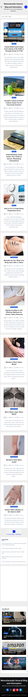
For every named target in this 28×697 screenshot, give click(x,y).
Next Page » (18, 534)
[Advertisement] (14, 585)
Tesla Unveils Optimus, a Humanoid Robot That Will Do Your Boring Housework (13, 621)
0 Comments (21, 54)
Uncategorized (14, 257)
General (14, 97)
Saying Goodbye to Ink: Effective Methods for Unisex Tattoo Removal (14, 312)
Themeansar (24, 695)
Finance (14, 43)
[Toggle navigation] (1, 6)
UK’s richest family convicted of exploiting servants (14, 561)
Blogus (17, 695)
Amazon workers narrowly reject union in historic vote (13, 651)
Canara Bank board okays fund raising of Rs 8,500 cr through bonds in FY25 (14, 49)
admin (7, 54)
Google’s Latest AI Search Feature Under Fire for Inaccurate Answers (14, 103)
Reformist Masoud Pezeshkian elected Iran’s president (12, 667)
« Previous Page (10, 534)
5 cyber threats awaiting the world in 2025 (11, 548)
